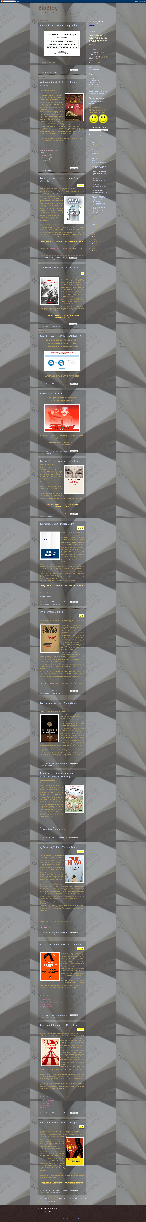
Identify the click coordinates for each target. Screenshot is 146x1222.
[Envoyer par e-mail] (70, 70)
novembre (95, 153)
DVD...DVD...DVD (93, 65)
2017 (92, 239)
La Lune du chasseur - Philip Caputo (58, 702)
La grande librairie (94, 87)
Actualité (48, 386)
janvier (94, 229)
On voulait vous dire (51, 72)
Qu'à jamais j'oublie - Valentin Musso (59, 847)
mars (93, 224)
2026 (92, 137)
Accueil (62, 1198)
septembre (95, 158)
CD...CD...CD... (92, 60)
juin (93, 217)
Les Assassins (44, 1102)
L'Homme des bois (45, 596)
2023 (92, 144)
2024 (92, 142)
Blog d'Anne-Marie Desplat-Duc (98, 91)
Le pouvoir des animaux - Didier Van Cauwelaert (99, 170)
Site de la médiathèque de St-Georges (97, 77)
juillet (94, 215)
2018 (92, 236)
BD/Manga (92, 58)
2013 (92, 248)
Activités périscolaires (95, 52)
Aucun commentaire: (62, 70)
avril (93, 222)
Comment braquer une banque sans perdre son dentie (55, 828)
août (93, 160)
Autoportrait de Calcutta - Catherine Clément (99, 166)
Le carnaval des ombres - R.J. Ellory (58, 1025)
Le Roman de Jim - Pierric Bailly (57, 523)
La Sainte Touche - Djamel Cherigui (58, 1122)
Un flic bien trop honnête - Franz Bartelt (60, 944)
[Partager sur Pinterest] (77, 70)
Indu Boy (42, 152)
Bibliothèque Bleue (94, 89)
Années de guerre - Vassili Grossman (59, 267)
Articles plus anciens (78, 1198)
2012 (92, 250)
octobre (94, 156)
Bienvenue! (92, 44)
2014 (92, 246)
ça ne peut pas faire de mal (96, 93)
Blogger (80, 1218)
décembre (95, 151)
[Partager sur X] (74, 70)
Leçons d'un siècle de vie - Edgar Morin (60, 460)
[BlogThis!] (72, 70)
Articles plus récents (46, 1198)
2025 (92, 140)
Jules (78, 232)
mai (93, 219)
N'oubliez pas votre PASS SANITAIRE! (60, 336)
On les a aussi (49, 170)
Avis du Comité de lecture (52, 260)
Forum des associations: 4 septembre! (59, 25)
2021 (92, 149)
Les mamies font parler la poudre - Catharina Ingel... (99, 197)
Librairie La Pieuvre (94, 82)
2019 (92, 234)
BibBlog (48, 7)
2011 (92, 253)
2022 (92, 147)
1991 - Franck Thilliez (51, 611)
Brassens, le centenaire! (52, 393)
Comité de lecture (94, 80)
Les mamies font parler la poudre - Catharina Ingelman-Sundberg (57, 774)
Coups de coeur (93, 62)
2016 (92, 241)
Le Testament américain (47, 1001)
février (94, 226)
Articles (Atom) (50, 1201)
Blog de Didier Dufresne (96, 84)
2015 (92, 243)
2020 (92, 232)
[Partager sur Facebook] (75, 70)
